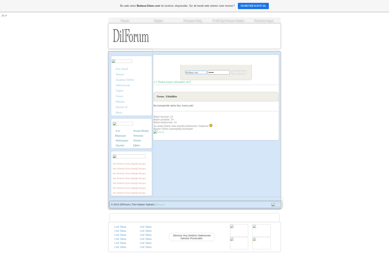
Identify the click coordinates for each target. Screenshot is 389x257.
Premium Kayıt (263, 20)
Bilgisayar (120, 135)
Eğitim (136, 145)
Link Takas (120, 226)
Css (118, 131)
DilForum (160, 204)
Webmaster (122, 140)
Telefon (137, 140)
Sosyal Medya (141, 131)
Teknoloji (138, 135)
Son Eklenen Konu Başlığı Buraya (129, 163)
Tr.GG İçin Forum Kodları (228, 20)
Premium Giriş (193, 20)
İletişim (158, 20)
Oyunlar (120, 145)
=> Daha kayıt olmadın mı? (172, 82)
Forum (125, 20)
